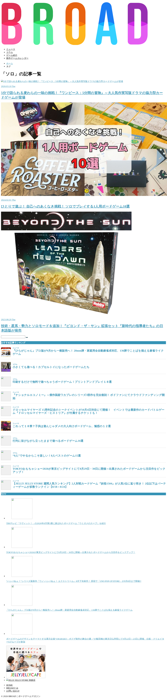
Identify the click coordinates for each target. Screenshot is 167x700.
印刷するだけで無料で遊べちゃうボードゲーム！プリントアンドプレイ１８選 (62, 381)
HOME (9, 685)
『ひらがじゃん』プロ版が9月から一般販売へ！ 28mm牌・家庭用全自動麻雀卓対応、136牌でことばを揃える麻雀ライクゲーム (88, 352)
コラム (9, 52)
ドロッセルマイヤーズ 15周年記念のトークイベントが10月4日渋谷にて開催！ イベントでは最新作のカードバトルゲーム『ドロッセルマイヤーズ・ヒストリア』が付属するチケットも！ (88, 411)
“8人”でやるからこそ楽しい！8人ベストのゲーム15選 (47, 455)
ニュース (10, 49)
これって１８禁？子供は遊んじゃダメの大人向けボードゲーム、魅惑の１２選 (62, 426)
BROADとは (12, 688)
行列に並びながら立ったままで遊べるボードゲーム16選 (48, 440)
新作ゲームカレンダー (17, 58)
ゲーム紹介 (11, 55)
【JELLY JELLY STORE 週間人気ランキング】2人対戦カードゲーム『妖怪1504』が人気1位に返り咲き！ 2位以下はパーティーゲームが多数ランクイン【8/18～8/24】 (89, 485)
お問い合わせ (13, 691)
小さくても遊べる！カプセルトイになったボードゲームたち (51, 367)
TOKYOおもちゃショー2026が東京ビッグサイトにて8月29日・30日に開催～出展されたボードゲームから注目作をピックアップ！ (89, 470)
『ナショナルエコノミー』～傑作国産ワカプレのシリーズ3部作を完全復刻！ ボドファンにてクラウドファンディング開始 (89, 397)
